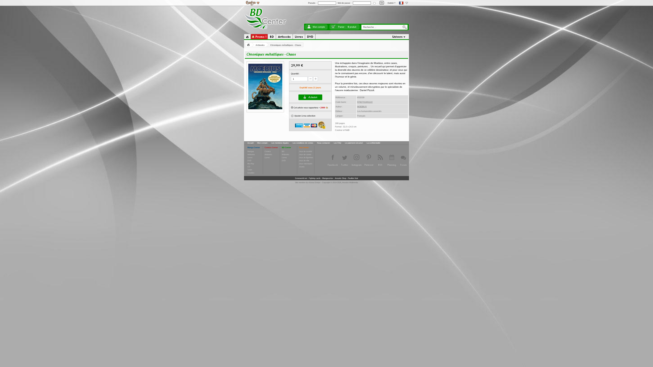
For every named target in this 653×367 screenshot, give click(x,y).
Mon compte (319, 27)
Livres (250, 157)
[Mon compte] (309, 28)
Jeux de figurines (306, 157)
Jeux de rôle (304, 161)
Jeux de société (305, 151)
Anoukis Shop (340, 178)
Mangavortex (327, 178)
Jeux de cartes (305, 154)
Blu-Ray (250, 164)
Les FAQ (337, 143)
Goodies (250, 173)
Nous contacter (323, 143)
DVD (249, 161)
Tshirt (249, 170)
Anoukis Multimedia (350, 182)
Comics (268, 151)
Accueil (250, 143)
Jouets (302, 167)
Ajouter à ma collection (304, 116)
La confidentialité (373, 143)
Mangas (250, 151)
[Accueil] (247, 37)
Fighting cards (315, 178)
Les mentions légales (280, 143)
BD (283, 151)
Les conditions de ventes (303, 143)
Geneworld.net (301, 178)
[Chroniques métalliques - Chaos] (265, 109)
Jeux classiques (305, 164)
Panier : (347, 27)
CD (248, 167)
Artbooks (260, 45)
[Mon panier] (333, 28)
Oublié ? (391, 3)
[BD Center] (265, 29)
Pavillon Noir (353, 178)
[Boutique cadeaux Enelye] (292, 107)
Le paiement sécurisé (354, 143)
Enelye (317, 182)
